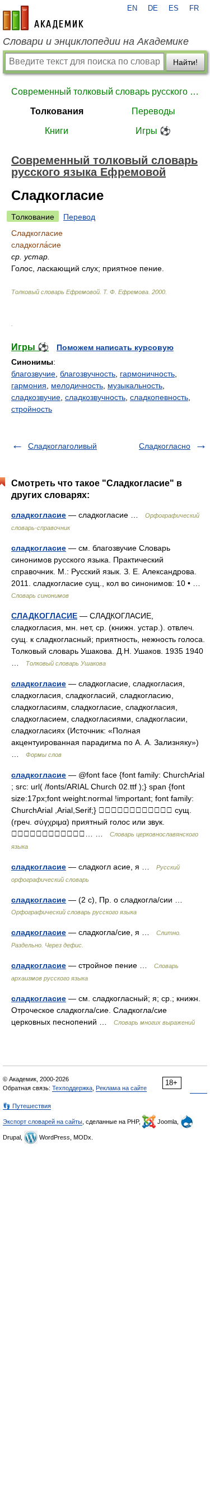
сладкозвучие (35, 397)
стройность (31, 408)
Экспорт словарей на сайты (42, 1121)
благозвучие (33, 373)
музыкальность (135, 385)
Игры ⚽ (153, 131)
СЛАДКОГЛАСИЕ (44, 615)
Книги (56, 131)
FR (194, 8)
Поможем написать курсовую (115, 347)
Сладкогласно (164, 445)
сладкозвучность (95, 397)
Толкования (56, 111)
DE (153, 8)
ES (174, 8)
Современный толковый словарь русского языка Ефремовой (105, 91)
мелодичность (77, 385)
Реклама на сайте (121, 1088)
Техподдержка (72, 1088)
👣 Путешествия (27, 1106)
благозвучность (87, 373)
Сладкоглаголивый (62, 445)
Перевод (79, 216)
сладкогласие (38, 514)
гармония (28, 385)
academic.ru (43, 18)
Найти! (185, 62)
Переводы (153, 111)
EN (132, 8)
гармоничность (147, 373)
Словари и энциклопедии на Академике (96, 41)
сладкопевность (159, 397)
